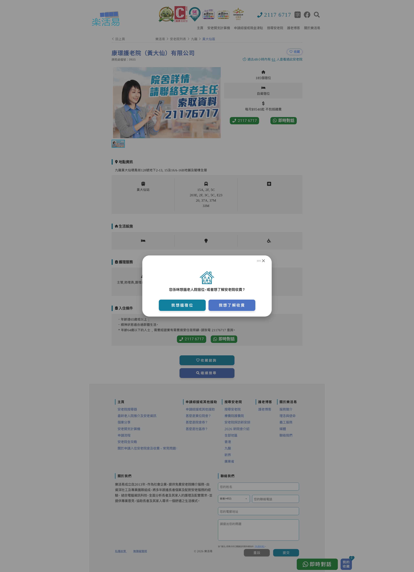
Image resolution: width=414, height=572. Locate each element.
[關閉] (263, 260)
